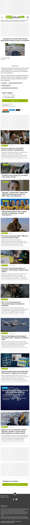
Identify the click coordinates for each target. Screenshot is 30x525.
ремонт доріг (6, 85)
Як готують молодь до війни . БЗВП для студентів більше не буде (14, 236)
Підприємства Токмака (10, 481)
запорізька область (15, 83)
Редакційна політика (10, 522)
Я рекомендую (15, 100)
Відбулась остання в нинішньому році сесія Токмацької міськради (15, 391)
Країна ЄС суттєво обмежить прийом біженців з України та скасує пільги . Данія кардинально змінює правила (13, 431)
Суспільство (3, 59)
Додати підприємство (15, 484)
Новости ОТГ (11, 387)
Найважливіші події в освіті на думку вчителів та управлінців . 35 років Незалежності (14, 213)
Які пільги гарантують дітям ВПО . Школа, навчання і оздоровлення (12, 149)
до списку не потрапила (9, 88)
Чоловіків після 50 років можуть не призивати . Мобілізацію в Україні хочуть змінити (15, 269)
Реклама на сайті (4, 495)
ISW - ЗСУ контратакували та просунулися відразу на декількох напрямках (12, 303)
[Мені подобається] (28, 58)
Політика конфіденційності (6, 521)
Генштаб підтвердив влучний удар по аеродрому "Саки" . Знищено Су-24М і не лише (14, 337)
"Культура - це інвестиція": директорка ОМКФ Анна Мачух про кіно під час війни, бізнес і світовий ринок (15, 194)
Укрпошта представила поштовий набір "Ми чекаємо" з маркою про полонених (14, 372)
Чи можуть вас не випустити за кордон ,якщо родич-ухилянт (15, 176)
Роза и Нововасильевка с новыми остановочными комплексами (11, 395)
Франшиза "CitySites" (5, 497)
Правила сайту (15, 521)
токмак (4, 83)
